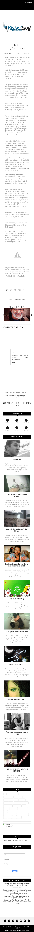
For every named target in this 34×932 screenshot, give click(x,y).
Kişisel (21, 802)
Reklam (25, 808)
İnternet (6, 802)
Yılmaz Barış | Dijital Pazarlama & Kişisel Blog (21, 927)
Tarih (18, 814)
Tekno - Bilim (24, 814)
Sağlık (5, 811)
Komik (26, 802)
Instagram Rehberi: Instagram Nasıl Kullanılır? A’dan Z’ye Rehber (17, 885)
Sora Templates (14, 930)
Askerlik (10, 794)
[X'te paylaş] (6, 290)
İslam (11, 802)
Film (24, 797)
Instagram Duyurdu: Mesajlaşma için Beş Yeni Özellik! (17, 897)
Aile (5, 794)
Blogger (22, 794)
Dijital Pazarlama (8, 797)
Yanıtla (13, 362)
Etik (20, 797)
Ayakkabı (15, 794)
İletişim (16, 799)
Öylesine (15, 299)
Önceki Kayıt (25, 403)
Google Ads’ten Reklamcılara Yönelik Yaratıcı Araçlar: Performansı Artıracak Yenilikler (17, 902)
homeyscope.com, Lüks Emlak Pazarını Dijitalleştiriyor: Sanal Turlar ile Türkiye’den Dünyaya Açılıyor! (17, 892)
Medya (15, 805)
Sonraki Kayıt (9, 403)
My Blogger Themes (24, 930)
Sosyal (23, 811)
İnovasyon (22, 799)
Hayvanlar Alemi (8, 799)
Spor (14, 814)
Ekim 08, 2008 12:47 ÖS (19, 351)
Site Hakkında (16, 811)
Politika (20, 808)
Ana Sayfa (17, 404)
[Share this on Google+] (10, 290)
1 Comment (25, 53)
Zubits (19, 817)
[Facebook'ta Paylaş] (22, 290)
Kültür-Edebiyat (8, 805)
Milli (20, 805)
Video (9, 817)
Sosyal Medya (7, 814)
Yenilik (14, 817)
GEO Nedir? (17, 888)
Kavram (16, 802)
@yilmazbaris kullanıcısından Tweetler (17, 840)
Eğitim (10, 299)
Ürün (5, 817)
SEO (10, 811)
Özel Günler (21, 299)
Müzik (24, 805)
